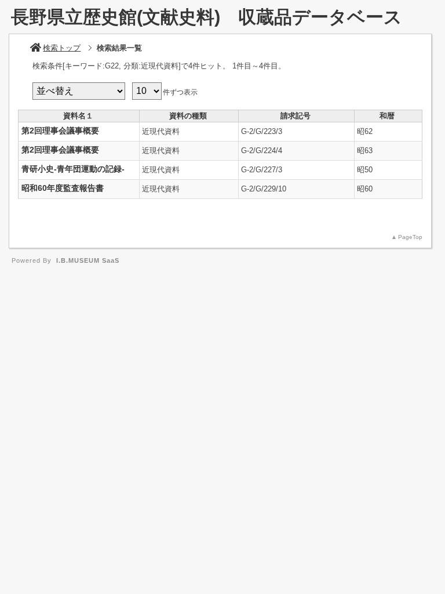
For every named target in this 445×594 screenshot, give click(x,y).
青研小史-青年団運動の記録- (73, 168)
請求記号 (295, 115)
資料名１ (78, 115)
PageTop (410, 237)
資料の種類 (188, 115)
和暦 (387, 115)
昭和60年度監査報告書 (62, 188)
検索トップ (62, 48)
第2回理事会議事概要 (60, 130)
